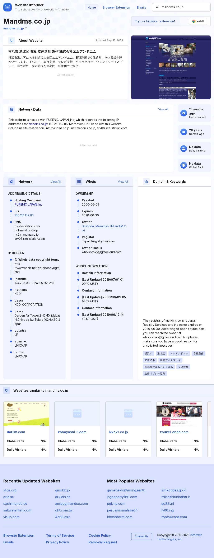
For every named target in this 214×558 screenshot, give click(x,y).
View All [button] (163, 109)
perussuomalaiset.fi (122, 510)
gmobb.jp (62, 490)
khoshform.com (119, 517)
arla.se (8, 497)
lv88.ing (167, 510)
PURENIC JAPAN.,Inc (28, 204)
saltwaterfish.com (17, 510)
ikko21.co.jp (118, 432)
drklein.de (62, 497)
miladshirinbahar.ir (175, 497)
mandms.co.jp (13, 28)
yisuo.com (11, 517)
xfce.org (10, 490)
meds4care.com (174, 517)
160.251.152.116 (24, 215)
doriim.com (16, 432)
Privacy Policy (57, 542)
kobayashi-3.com (72, 432)
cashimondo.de (15, 503)
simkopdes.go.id (173, 490)
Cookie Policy (100, 535)
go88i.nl (167, 503)
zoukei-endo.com (174, 432)
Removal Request (103, 542)
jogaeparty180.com (122, 497)
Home (92, 7)
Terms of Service (60, 535)
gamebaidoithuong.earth (126, 490)
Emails (141, 7)
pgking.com (116, 503)
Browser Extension (116, 7)
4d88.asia (62, 517)
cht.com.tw (64, 510)
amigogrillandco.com (71, 503)
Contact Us (141, 536)
